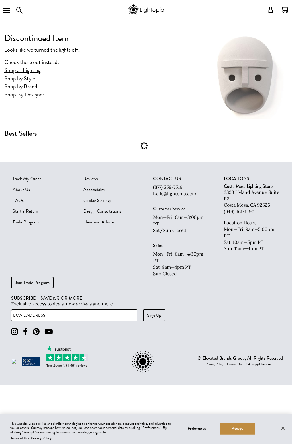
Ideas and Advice (98, 222)
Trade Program (26, 222)
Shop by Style (19, 79)
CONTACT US (167, 178)
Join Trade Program (32, 282)
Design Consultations (102, 211)
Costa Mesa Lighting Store (248, 186)
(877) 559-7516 (167, 187)
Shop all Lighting (22, 70)
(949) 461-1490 (239, 211)
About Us (21, 189)
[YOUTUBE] (49, 332)
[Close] (283, 428)
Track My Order (27, 178)
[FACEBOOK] (25, 332)
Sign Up (154, 315)
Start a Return (25, 211)
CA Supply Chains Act (259, 364)
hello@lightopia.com (174, 193)
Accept (237, 428)
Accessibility (94, 189)
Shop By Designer (24, 95)
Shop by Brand (20, 87)
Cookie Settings (97, 200)
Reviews (90, 178)
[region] (146, 429)
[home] (145, 14)
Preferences (197, 428)
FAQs (18, 200)
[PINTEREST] (36, 332)
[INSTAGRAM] (14, 332)
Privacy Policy (214, 364)
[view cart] (285, 10)
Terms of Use (234, 364)
